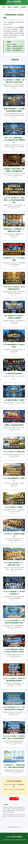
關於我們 (13, 839)
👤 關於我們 (15, 7)
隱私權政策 (18, 839)
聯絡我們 (24, 839)
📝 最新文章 (9, 7)
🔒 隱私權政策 (23, 7)
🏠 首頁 (3, 7)
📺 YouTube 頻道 (14, 798)
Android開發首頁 (6, 839)
